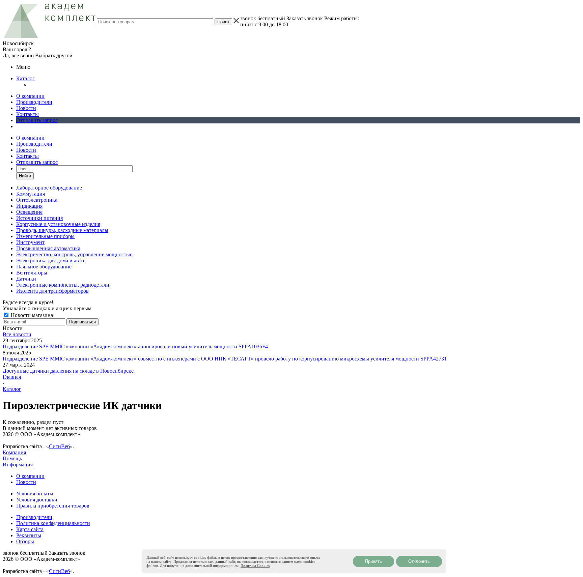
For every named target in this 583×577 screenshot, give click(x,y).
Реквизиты (28, 535)
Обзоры (25, 541)
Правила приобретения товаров (52, 506)
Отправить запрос (37, 120)
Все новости (17, 334)
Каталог (25, 78)
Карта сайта (30, 529)
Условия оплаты (34, 493)
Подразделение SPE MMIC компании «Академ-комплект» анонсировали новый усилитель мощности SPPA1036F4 (135, 346)
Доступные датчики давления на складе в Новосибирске (68, 371)
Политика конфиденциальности (53, 523)
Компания (14, 452)
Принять (373, 561)
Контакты (27, 114)
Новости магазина (31, 315)
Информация (18, 464)
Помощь (12, 458)
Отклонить (419, 561)
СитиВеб (59, 446)
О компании (30, 96)
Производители (34, 102)
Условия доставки (36, 499)
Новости (26, 108)
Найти (25, 175)
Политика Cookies (255, 566)
